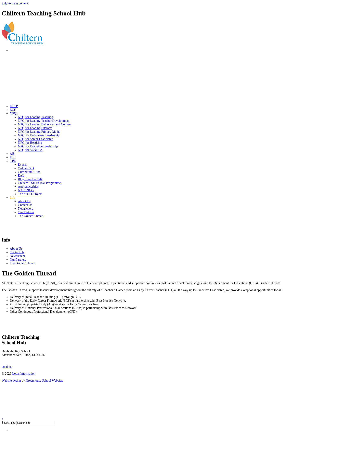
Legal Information (23, 373)
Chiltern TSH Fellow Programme (39, 183)
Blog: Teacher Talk (30, 179)
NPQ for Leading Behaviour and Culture (44, 124)
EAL (21, 175)
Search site (8, 422)
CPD (13, 161)
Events (22, 164)
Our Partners (26, 212)
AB (12, 153)
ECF (13, 109)
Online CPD (26, 168)
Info (12, 197)
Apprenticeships (28, 186)
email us (7, 366)
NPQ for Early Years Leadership (39, 135)
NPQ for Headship (30, 142)
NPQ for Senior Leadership (35, 139)
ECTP (14, 106)
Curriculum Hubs (29, 172)
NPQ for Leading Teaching (35, 117)
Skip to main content (15, 3)
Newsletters (25, 208)
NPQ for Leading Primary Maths (39, 131)
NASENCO (26, 190)
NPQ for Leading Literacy (35, 128)
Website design (11, 380)
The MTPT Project (30, 194)
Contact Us (25, 205)
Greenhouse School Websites (44, 380)
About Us (24, 201)
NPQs (14, 113)
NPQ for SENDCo (30, 150)
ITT (12, 157)
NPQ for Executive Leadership (38, 146)
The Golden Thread (30, 216)
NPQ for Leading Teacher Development (43, 120)
